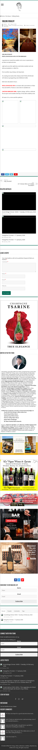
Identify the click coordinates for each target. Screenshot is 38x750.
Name (4, 273)
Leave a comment (30, 25)
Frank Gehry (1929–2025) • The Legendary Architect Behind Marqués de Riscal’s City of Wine (19, 688)
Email (4, 279)
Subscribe (19, 601)
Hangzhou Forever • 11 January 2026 (13, 235)
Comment (5, 261)
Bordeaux (8, 16)
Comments (17, 611)
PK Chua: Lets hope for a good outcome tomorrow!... (20, 713)
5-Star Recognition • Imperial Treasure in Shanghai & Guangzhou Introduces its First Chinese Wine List (17, 681)
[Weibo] (22, 579)
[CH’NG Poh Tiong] (19, 6)
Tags (23, 611)
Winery (21, 25)
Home (3, 16)
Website (4, 285)
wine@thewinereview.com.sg (11, 637)
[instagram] (18, 579)
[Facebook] (15, 579)
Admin (5, 24)
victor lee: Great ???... (11, 736)
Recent (3, 611)
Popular (9, 611)
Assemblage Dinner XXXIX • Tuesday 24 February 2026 (19, 212)
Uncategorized (15, 25)
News (10, 25)
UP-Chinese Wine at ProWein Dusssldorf (26, 184)
